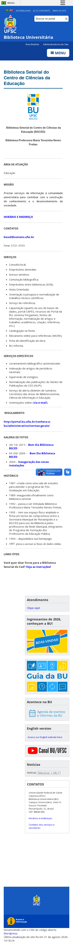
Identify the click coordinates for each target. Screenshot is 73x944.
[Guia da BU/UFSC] (47, 676)
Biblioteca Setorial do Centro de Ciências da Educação (27, 77)
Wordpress (11, 933)
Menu (60, 53)
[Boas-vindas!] (47, 641)
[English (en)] (11, 10)
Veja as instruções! (38, 566)
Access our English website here (45, 737)
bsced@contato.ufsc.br (19, 237)
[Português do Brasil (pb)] (7, 10)
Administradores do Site (55, 44)
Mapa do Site (59, 10)
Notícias (31, 772)
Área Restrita (33, 44)
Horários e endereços (40, 818)
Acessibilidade (23, 10)
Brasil (11, 2)
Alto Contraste (41, 10)
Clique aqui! (33, 608)
